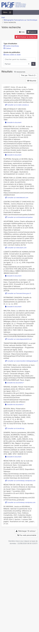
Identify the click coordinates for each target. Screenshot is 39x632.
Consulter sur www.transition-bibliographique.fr (22, 361)
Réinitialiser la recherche (26, 37)
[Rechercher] (33, 64)
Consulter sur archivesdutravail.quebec (20, 217)
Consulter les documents (15, 382)
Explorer (32, 32)
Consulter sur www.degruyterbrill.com (19, 339)
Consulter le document (14, 122)
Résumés (32, 81)
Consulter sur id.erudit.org (15, 428)
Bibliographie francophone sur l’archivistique (20, 20)
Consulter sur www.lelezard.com (17, 197)
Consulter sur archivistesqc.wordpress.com (21, 480)
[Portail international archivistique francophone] (20, 5)
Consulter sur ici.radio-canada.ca (18, 105)
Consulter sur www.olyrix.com (16, 247)
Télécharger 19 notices (26, 531)
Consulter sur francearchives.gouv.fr (19, 293)
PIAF (3, 18)
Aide (23, 32)
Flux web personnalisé (27, 535)
